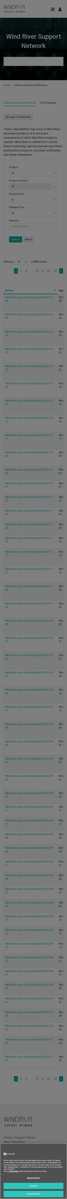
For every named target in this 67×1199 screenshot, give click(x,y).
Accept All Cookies (33, 1194)
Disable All (33, 1186)
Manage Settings (33, 1178)
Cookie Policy (13, 1171)
